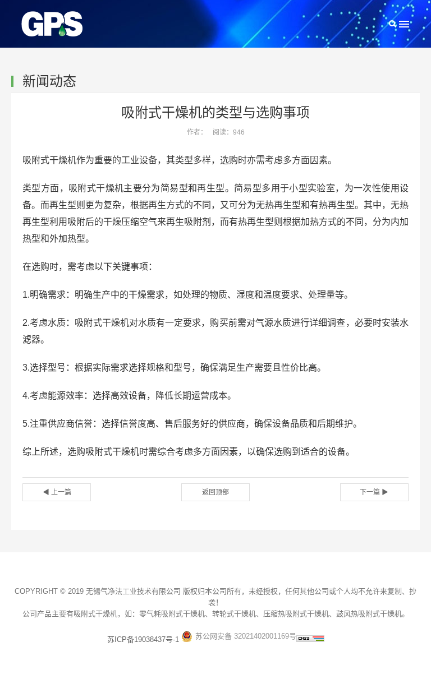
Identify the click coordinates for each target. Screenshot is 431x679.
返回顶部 (215, 492)
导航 (404, 23)
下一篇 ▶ (374, 492)
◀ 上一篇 (57, 492)
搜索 (392, 23)
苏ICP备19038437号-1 (143, 639)
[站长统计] (310, 639)
